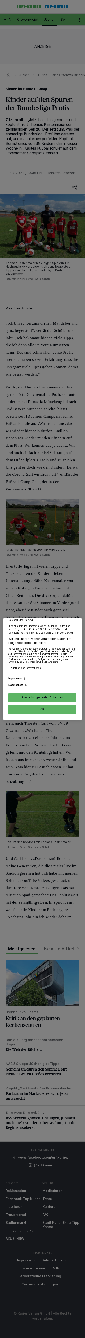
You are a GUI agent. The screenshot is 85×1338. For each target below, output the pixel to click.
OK (42, 709)
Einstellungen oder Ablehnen (42, 697)
